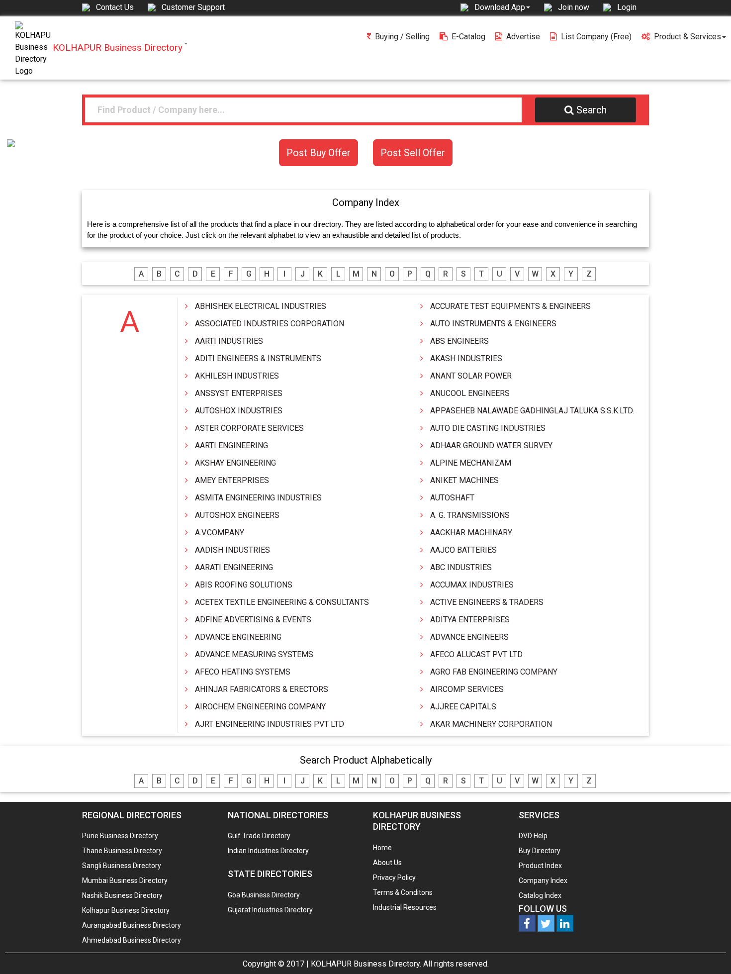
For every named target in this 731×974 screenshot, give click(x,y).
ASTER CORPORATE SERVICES (249, 428)
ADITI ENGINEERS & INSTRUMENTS (258, 358)
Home (382, 848)
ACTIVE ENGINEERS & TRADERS (487, 602)
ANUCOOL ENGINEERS (470, 393)
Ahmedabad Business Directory (131, 940)
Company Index (543, 880)
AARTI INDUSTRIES (229, 341)
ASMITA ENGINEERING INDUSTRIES (258, 497)
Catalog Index (540, 895)
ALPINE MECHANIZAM (470, 463)
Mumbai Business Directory (125, 880)
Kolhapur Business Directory (126, 910)
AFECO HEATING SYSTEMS (242, 672)
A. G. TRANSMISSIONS (470, 515)
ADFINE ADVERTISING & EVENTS (253, 619)
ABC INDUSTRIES (461, 567)
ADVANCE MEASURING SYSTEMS (254, 654)
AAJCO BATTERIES (463, 550)
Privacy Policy (394, 877)
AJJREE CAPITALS (463, 706)
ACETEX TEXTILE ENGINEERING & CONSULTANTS (282, 602)
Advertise (523, 36)
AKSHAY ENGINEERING (235, 463)
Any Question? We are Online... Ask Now (708, 950)
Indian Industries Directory (268, 851)
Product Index (540, 866)
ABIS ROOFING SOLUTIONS (243, 584)
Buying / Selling (402, 36)
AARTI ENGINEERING (231, 445)
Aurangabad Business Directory (131, 925)
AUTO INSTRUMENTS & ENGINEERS (493, 323)
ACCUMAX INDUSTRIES (472, 584)
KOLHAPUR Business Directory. (366, 964)
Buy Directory (539, 851)
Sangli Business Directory (121, 866)
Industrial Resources (405, 907)
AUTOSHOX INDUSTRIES (238, 410)
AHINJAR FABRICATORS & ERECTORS (261, 689)
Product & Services (687, 36)
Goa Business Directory (264, 895)
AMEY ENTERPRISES (232, 480)
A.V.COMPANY (219, 532)
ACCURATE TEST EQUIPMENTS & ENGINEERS (510, 306)
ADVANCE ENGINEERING (238, 637)
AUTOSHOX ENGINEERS (237, 515)
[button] (502, 6)
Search (591, 110)
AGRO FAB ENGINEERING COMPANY (493, 672)
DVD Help (533, 836)
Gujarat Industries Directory (270, 910)
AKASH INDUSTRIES (466, 358)
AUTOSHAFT (452, 497)
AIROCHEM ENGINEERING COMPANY (260, 706)
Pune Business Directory (120, 836)
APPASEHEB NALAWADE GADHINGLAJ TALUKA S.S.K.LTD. (532, 410)
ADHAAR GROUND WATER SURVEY (491, 445)
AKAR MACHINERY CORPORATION (491, 724)
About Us (387, 863)
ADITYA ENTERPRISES (470, 619)
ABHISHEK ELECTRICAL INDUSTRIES (260, 306)
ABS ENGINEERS (459, 341)
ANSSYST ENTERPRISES (238, 393)
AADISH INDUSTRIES (232, 550)
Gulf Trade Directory (259, 836)
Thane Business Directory (122, 851)
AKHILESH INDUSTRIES (237, 376)
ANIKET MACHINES (464, 480)
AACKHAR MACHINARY (471, 532)
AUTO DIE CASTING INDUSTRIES (488, 428)
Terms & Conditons (403, 892)
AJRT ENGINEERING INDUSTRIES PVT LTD (269, 724)
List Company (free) (596, 36)
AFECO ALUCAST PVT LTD (476, 654)
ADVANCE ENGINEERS (469, 637)
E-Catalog (468, 36)
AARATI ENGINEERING (234, 567)
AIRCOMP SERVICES (467, 689)
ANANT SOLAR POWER (471, 376)
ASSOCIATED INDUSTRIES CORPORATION (269, 323)
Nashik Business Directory (122, 895)
